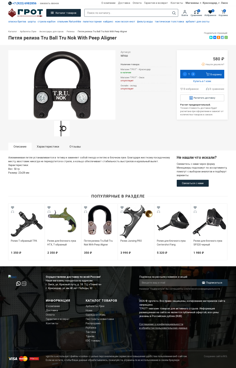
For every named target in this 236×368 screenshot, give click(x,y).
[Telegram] (222, 37)
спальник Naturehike (69, 21)
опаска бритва (17, 21)
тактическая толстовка (169, 21)
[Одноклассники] (218, 37)
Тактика (91, 332)
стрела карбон (46, 21)
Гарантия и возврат (156, 2)
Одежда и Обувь (96, 314)
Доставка (124, 2)
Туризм (90, 336)
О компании (108, 2)
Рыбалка (91, 327)
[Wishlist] (12, 208)
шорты (32, 21)
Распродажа (93, 323)
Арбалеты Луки (95, 306)
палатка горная (92, 21)
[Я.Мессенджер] (211, 37)
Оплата (137, 2)
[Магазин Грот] (25, 13)
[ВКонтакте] (214, 37)
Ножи (89, 310)
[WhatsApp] (226, 37)
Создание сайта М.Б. (216, 356)
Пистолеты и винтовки (100, 319)
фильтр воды (145, 21)
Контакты (177, 2)
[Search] (174, 13)
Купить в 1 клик (202, 81)
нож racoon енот (125, 21)
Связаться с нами (193, 183)
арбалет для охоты (197, 21)
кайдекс (108, 21)
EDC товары (93, 340)
